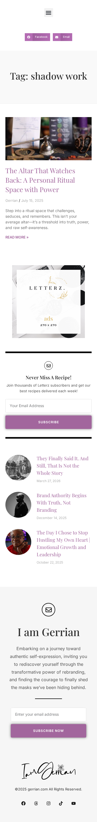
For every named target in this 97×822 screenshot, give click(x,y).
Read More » (17, 237)
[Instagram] (48, 803)
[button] (48, 12)
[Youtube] (73, 803)
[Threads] (36, 803)
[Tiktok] (61, 803)
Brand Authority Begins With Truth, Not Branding (61, 502)
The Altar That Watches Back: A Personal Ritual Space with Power (40, 180)
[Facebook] (23, 803)
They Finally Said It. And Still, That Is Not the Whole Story (62, 465)
